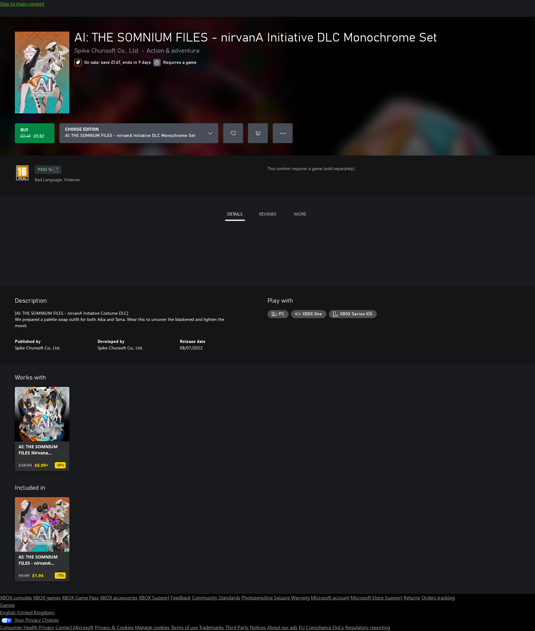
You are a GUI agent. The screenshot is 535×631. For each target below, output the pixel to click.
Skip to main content (22, 3)
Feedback (181, 597)
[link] (42, 429)
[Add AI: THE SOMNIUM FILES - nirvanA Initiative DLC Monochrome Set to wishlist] (233, 133)
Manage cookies (152, 627)
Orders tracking (438, 597)
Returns (411, 597)
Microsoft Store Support (376, 597)
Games (7, 605)
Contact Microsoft (74, 627)
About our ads (282, 627)
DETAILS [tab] (234, 214)
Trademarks (211, 627)
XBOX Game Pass (80, 597)
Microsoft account (330, 597)
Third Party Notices (245, 627)
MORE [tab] (300, 214)
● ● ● (283, 133)
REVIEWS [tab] (267, 214)
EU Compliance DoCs (321, 627)
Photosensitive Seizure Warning (275, 597)
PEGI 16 (45, 170)
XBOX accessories (118, 597)
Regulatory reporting (367, 627)
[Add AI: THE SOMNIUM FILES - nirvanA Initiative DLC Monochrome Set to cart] (258, 133)
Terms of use (184, 627)
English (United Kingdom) (27, 612)
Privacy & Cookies (114, 627)
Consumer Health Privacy (27, 627)
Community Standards (216, 597)
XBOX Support (154, 597)
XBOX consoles (16, 597)
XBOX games (47, 597)
